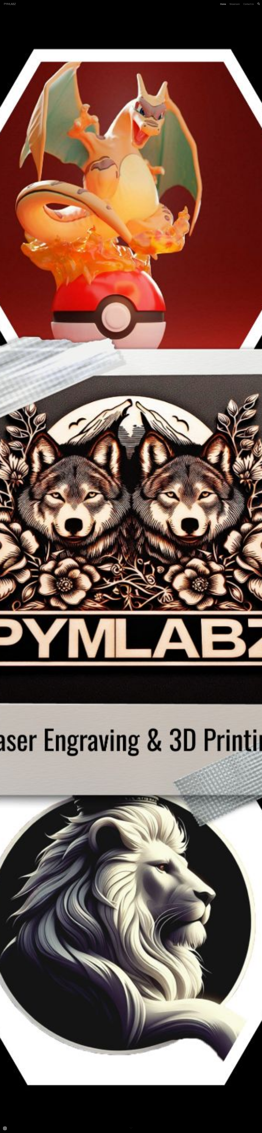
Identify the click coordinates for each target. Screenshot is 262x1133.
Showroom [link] (235, 4)
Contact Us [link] (248, 4)
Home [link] (223, 4)
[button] (258, 4)
